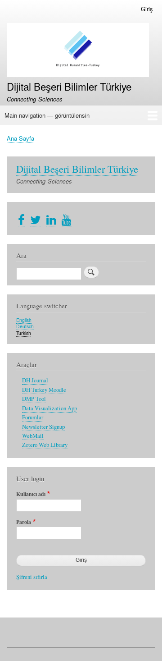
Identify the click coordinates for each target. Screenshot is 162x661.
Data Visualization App (49, 408)
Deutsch (25, 326)
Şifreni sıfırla (31, 577)
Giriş (147, 9)
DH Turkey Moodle (44, 390)
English (24, 320)
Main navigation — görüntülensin (47, 115)
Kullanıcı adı (30, 494)
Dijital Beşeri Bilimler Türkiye (69, 86)
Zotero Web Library (45, 445)
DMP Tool (34, 399)
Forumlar (32, 417)
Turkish (23, 333)
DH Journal (35, 380)
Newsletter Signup (43, 427)
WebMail (33, 436)
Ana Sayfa (20, 138)
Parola (23, 522)
